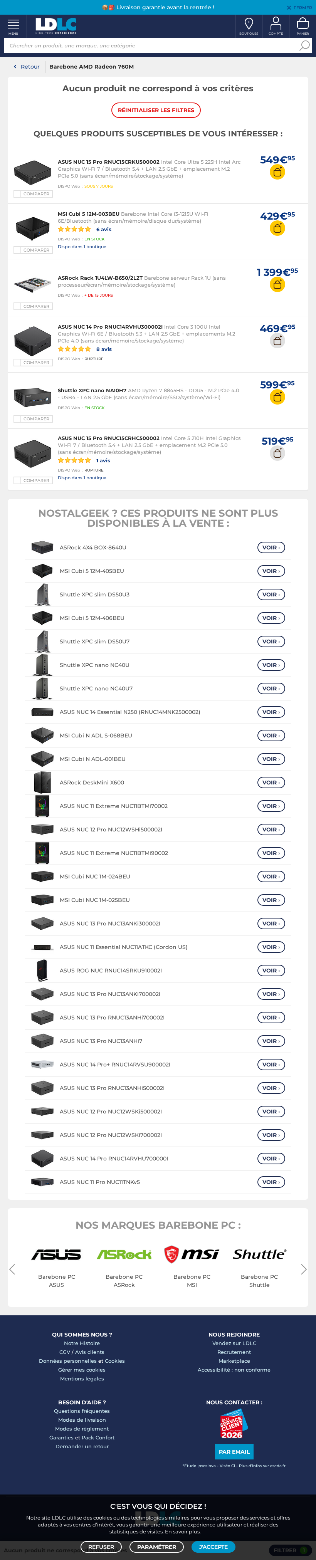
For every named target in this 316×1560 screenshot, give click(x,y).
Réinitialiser (156, 110)
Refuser (101, 1546)
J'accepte (213, 1546)
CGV (64, 1352)
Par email (234, 1451)
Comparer (36, 193)
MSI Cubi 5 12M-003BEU (88, 214)
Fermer (303, 7)
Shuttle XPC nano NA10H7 (92, 390)
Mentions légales (82, 1378)
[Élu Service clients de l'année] (234, 1435)
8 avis (103, 349)
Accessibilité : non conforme (234, 1370)
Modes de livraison (82, 1420)
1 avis (102, 460)
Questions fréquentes (82, 1411)
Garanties (61, 1437)
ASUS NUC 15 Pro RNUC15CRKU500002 (109, 162)
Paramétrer (156, 1546)
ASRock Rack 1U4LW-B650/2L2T (100, 278)
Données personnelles (68, 1361)
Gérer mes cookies (82, 1370)
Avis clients (89, 1352)
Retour (30, 66)
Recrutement (234, 1352)
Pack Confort (98, 1437)
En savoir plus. (183, 1531)
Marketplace (234, 1361)
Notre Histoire (82, 1343)
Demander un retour (82, 1446)
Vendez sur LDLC (234, 1343)
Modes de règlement (82, 1429)
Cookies (115, 1361)
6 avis (103, 229)
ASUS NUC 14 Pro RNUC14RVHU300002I (110, 327)
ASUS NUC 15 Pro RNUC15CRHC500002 (109, 438)
